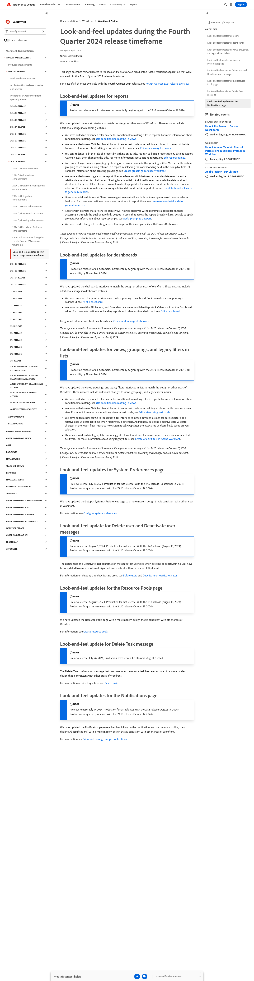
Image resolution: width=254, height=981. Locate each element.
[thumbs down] (144, 976)
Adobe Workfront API (16, 535)
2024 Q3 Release (18, 264)
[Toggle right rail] (207, 14)
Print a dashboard (92, 302)
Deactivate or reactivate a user (160, 575)
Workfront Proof (15, 528)
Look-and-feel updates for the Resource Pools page (226, 82)
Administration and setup (18, 431)
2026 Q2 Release (18, 120)
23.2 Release (16, 298)
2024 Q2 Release (18, 271)
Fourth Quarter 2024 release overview (167, 83)
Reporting (11, 473)
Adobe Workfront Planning (20, 514)
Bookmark (215, 22)
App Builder (11, 549)
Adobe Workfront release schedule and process (26, 87)
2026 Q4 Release (18, 106)
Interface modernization (22, 402)
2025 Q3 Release (18, 141)
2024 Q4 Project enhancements (27, 213)
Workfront (87, 21)
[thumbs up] (137, 976)
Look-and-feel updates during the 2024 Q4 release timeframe (28, 253)
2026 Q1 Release (17, 127)
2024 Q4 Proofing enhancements (28, 220)
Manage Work (13, 459)
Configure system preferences (100, 513)
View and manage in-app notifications (105, 739)
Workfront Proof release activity (23, 394)
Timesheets (11, 493)
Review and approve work (19, 486)
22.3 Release (16, 319)
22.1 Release (16, 333)
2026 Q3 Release (18, 113)
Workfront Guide (108, 21)
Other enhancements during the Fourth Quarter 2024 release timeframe (28, 241)
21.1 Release (15, 361)
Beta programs (15, 424)
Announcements (16, 417)
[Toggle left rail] (47, 14)
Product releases (16, 71)
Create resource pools (95, 631)
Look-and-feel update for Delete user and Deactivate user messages (227, 72)
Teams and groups (15, 466)
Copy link (230, 22)
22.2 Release (16, 326)
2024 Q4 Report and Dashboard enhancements (27, 229)
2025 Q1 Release (17, 154)
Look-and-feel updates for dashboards (225, 42)
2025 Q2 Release (18, 147)
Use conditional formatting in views (116, 138)
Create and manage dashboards (131, 321)
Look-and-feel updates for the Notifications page (222, 103)
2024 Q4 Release (17, 161)
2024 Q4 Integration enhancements (22, 197)
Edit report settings (174, 157)
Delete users (130, 575)
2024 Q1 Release (17, 278)
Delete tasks (111, 683)
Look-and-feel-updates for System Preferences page (223, 61)
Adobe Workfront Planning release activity (24, 368)
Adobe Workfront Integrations (21, 521)
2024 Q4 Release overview (25, 168)
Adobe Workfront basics (18, 438)
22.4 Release (16, 312)
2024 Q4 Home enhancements (27, 206)
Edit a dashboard (170, 311)
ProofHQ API (12, 542)
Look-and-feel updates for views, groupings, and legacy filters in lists (227, 51)
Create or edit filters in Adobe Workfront (157, 439)
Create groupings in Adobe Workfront (145, 170)
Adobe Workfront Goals (18, 507)
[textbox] (25, 31)
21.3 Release (16, 347)
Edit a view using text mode (156, 148)
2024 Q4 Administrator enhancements (23, 177)
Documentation (69, 21)
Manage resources (15, 480)
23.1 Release (16, 305)
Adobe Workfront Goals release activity (26, 386)
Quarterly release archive (23, 409)
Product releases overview (22, 78)
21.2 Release (16, 354)
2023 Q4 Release (18, 284)
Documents (11, 452)
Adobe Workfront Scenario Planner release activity (24, 377)
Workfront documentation (20, 50)
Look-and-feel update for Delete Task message (225, 93)
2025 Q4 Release (18, 134)
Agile (8, 445)
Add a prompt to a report (137, 218)
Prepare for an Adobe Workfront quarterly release (25, 97)
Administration (75, 55)
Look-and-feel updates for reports (223, 35)
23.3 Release (16, 291)
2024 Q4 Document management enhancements (28, 187)
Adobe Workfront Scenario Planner (24, 500)
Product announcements (18, 58)
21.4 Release (16, 340)
